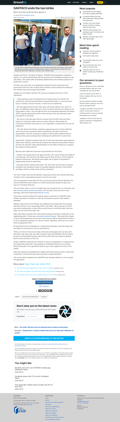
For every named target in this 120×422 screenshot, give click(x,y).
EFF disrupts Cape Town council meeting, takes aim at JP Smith (36, 275)
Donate (100, 2)
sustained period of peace (46, 216)
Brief (14, 17)
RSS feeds (48, 404)
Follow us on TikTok (50, 408)
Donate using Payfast (44, 282)
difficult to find (43, 193)
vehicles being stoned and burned (29, 190)
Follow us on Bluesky (50, 413)
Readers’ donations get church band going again (93, 38)
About (46, 398)
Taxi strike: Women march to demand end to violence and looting (43, 327)
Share (57, 17)
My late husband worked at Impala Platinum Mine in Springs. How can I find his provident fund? (91, 103)
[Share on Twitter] (42, 291)
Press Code (29, 404)
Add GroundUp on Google (68, 17)
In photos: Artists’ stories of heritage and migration (92, 52)
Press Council (33, 403)
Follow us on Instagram (51, 415)
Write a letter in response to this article (44, 338)
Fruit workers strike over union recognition (93, 61)
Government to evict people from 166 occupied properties (92, 12)
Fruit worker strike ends (90, 56)
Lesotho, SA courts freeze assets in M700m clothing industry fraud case (91, 25)
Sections (76, 2)
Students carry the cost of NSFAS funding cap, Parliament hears (93, 72)
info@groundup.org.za (83, 401)
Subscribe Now (51, 316)
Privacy (47, 400)
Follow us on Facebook (51, 411)
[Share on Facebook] (39, 291)
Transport (44, 296)
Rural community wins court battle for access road (92, 66)
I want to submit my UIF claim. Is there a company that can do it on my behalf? (91, 96)
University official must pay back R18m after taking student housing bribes (93, 18)
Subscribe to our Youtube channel (54, 417)
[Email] (45, 291)
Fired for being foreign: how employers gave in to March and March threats (93, 32)
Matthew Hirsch (29, 15)
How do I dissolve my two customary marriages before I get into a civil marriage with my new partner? (92, 88)
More (92, 2)
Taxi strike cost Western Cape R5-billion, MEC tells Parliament (36, 271)
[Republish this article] (51, 291)
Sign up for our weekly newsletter (54, 402)
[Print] (48, 291)
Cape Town (20, 17)
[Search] (105, 2)
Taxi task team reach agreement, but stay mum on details (34, 268)
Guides (85, 2)
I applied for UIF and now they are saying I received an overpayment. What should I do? (91, 121)
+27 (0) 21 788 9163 (82, 403)
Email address (21, 316)
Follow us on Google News (52, 406)
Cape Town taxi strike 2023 (37, 264)
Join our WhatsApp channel (52, 419)
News (69, 2)
